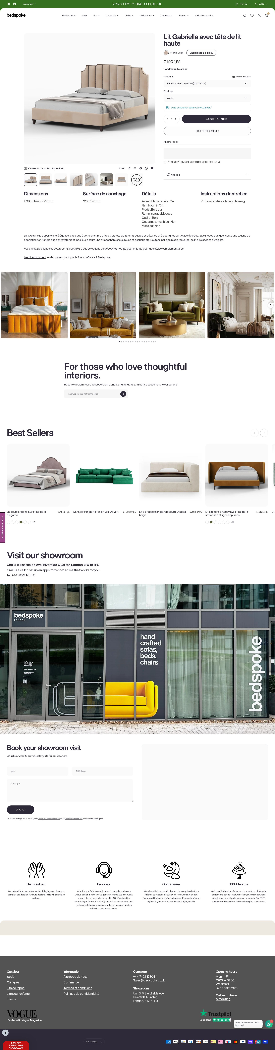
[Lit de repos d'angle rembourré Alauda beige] (170, 475)
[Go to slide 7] (132, 341)
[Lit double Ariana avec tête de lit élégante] (38, 475)
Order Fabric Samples (2, 527)
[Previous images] (4, 305)
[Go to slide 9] (137, 341)
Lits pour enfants (18, 993)
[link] (36, 870)
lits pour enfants (132, 248)
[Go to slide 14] (149, 341)
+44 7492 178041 (144, 976)
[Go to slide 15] (151, 341)
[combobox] (243, 4)
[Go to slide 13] (146, 341)
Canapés (13, 982)
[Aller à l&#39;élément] (30, 179)
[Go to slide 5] (128, 341)
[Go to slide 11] (142, 341)
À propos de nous (75, 976)
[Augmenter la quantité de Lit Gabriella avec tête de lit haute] (176, 119)
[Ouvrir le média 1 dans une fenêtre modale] (89, 98)
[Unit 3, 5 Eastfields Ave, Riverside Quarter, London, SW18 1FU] (205, 782)
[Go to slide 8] (135, 341)
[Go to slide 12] (144, 341)
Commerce (71, 982)
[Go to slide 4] (126, 341)
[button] (16, 1045)
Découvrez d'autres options (83, 248)
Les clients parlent (35, 257)
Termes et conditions (77, 987)
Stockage (168, 91)
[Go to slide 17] (155, 341)
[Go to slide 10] (139, 341)
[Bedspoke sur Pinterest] (14, 4)
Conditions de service (73, 819)
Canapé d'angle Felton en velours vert (96, 511)
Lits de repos (15, 987)
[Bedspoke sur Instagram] (8, 4)
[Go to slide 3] (123, 341)
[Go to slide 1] (119, 341)
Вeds (10, 976)
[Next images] (271, 305)
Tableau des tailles (243, 77)
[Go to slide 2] (121, 341)
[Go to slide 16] (153, 341)
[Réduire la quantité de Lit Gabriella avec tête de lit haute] (167, 119)
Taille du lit (169, 77)
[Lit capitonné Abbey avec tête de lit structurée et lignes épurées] (236, 475)
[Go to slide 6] (130, 341)
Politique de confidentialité (49, 819)
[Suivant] (148, 102)
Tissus (11, 999)
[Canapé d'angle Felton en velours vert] (104, 475)
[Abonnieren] (123, 394)
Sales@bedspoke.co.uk (149, 980)
